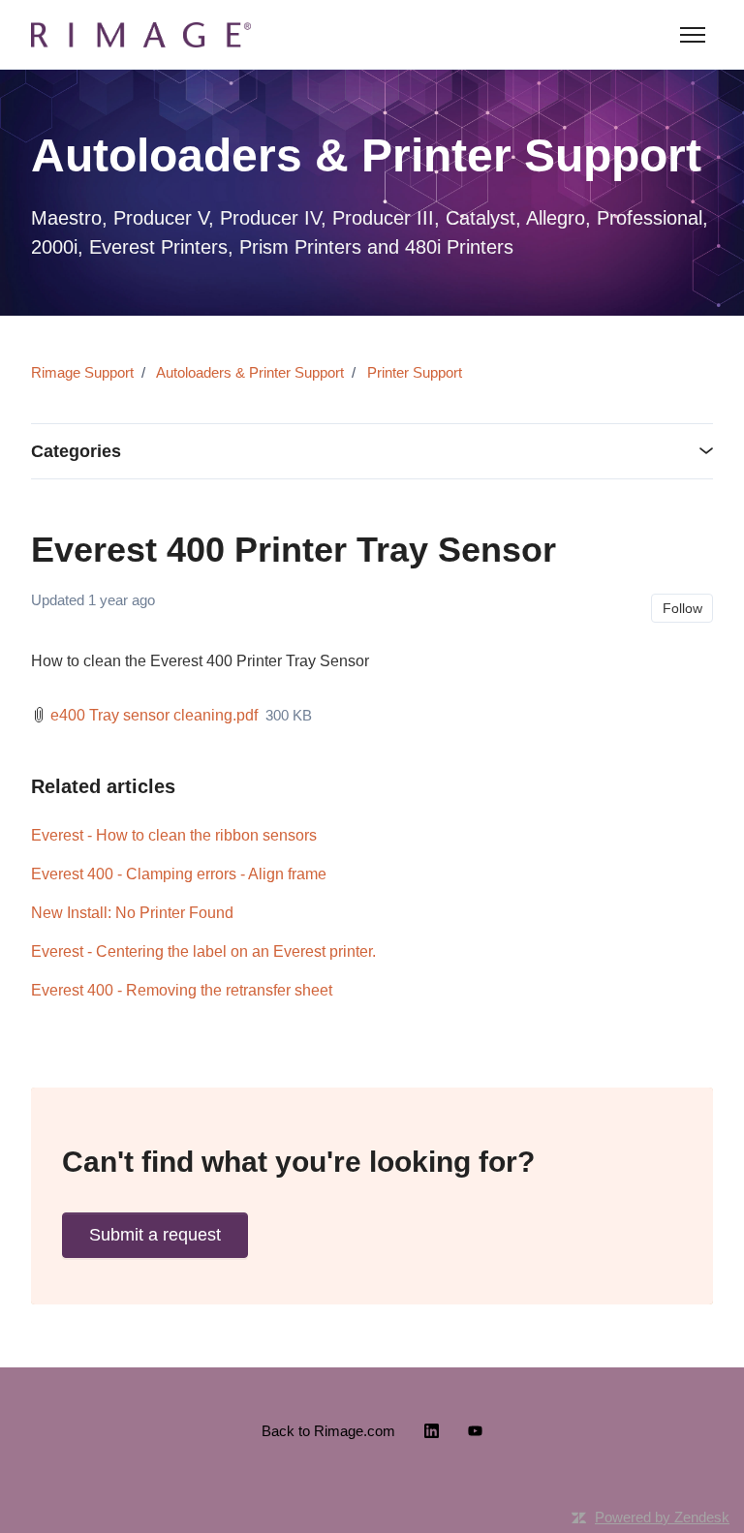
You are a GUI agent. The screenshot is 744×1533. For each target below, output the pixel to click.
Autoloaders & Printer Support (250, 372)
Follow (682, 608)
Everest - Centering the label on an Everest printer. (203, 951)
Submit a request (155, 1234)
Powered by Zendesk (662, 1517)
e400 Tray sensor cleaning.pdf (154, 715)
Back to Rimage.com (328, 1431)
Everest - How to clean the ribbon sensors (174, 835)
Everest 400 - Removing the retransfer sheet (181, 990)
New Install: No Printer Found (132, 912)
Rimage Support (82, 372)
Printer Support (414, 372)
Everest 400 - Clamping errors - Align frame (178, 874)
